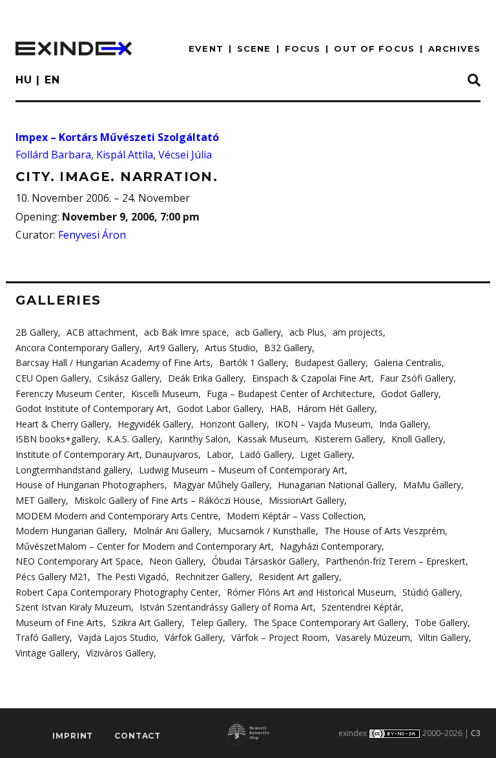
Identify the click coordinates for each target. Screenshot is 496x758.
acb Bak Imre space (185, 332)
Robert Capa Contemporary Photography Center (117, 592)
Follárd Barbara (53, 154)
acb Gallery (258, 332)
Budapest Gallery (330, 362)
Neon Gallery (176, 561)
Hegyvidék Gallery (154, 424)
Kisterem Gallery (349, 439)
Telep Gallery (218, 622)
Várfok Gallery (194, 637)
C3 (475, 733)
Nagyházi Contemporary (331, 546)
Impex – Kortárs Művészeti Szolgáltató (117, 137)
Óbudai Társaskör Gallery (264, 561)
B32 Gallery (288, 347)
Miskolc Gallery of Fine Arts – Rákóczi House (167, 500)
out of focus (374, 48)
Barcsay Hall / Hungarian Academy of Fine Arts (113, 362)
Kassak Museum (271, 439)
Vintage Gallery (47, 653)
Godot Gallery (410, 393)
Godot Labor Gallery (219, 408)
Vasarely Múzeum (373, 637)
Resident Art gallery (298, 576)
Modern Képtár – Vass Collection (295, 516)
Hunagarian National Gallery (336, 485)
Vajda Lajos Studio (117, 637)
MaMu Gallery (432, 485)
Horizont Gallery (233, 424)
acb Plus (306, 332)
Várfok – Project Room (279, 637)
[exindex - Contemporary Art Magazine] (74, 48)
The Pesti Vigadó (131, 576)
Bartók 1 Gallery (252, 362)
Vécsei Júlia (185, 154)
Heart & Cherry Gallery (62, 424)
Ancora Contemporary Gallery (78, 347)
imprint (72, 736)
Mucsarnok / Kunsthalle (267, 531)
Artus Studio (230, 347)
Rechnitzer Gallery (212, 576)
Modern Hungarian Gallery (70, 531)
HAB (279, 408)
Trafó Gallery (43, 637)
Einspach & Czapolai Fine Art (311, 378)
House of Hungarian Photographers (90, 485)
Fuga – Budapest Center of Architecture (290, 393)
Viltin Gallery (443, 637)
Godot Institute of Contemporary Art (92, 408)
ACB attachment (101, 332)
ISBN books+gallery (57, 439)
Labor (219, 454)
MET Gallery (41, 500)
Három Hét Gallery (336, 408)
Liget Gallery (326, 454)
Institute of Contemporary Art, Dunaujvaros (107, 454)
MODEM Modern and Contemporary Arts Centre (117, 516)
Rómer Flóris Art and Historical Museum (310, 592)
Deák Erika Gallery (205, 378)
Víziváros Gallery (120, 653)
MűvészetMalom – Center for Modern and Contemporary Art (143, 546)
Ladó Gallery (266, 454)
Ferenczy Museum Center (69, 393)
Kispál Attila (124, 154)
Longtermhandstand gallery (73, 470)
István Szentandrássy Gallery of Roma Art (226, 607)
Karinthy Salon (199, 439)
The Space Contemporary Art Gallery (329, 622)
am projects (358, 332)
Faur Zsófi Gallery (416, 378)
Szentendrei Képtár (361, 607)
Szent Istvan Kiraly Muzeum (73, 607)
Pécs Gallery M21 (52, 576)
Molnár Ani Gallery (171, 531)
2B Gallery (37, 332)
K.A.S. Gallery (133, 439)
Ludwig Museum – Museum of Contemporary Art (242, 470)
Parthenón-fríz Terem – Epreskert (396, 561)
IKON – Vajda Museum (323, 424)
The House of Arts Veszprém (384, 531)
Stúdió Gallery (431, 592)
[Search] (474, 81)
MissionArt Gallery (306, 500)
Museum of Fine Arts (59, 622)
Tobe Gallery (441, 622)
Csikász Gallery (129, 378)
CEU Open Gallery (52, 378)
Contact (137, 736)
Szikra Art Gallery (147, 622)
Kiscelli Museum (164, 393)
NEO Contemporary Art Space (78, 561)
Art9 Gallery (172, 347)
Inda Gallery (403, 424)
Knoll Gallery (417, 439)
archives (454, 48)
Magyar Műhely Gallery (221, 485)
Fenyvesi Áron (92, 235)
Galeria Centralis (408, 362)
